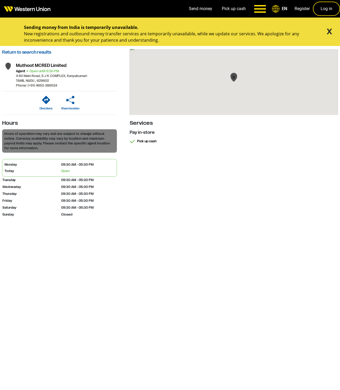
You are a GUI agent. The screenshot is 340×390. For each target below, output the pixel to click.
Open (65, 171)
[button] (280, 9)
